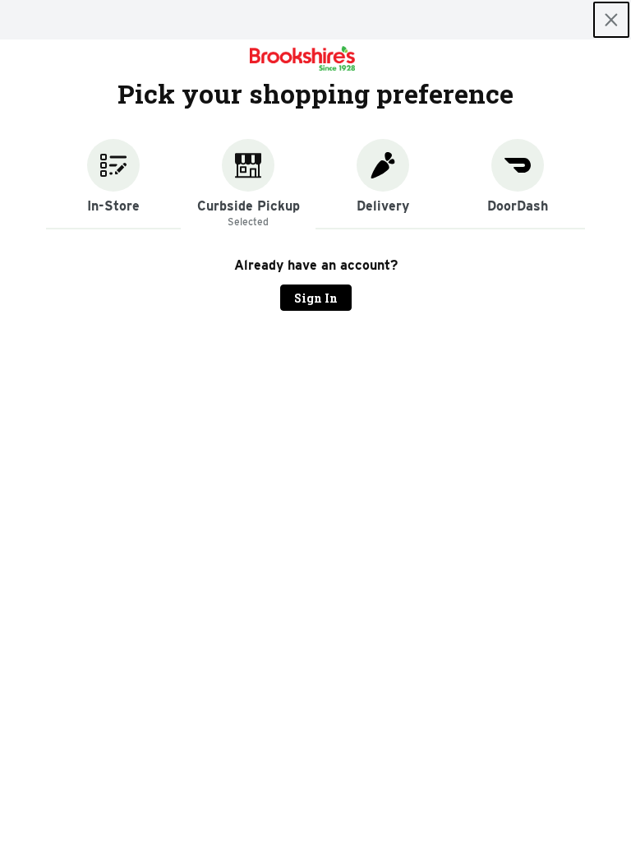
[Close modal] (611, 19)
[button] (113, 184)
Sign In (316, 298)
